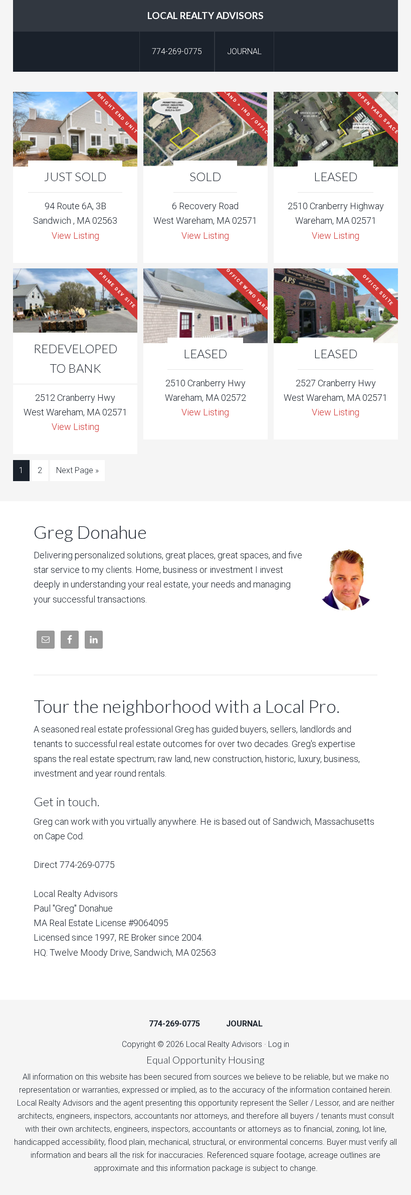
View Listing (75, 235)
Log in (278, 1044)
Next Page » (77, 470)
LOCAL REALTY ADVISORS (205, 15)
